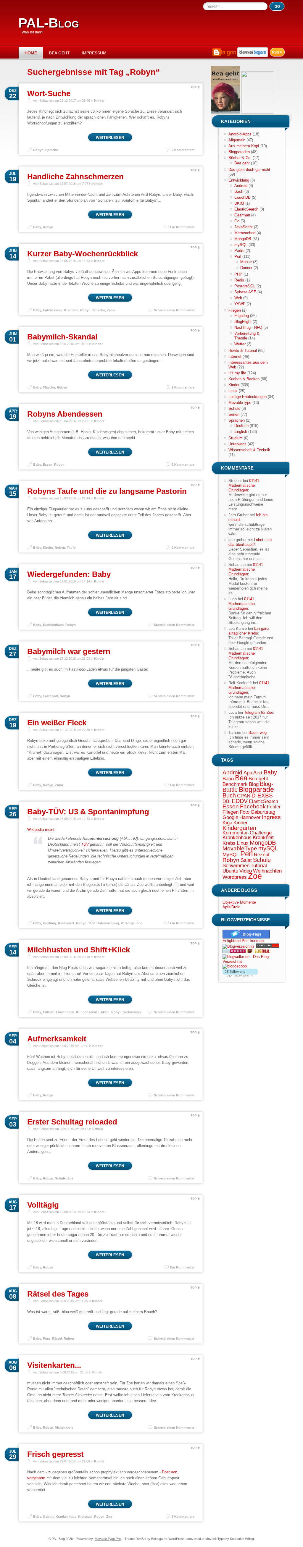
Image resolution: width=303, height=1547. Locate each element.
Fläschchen (65, 1012)
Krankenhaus (53, 625)
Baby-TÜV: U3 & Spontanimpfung (88, 811)
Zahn (111, 310)
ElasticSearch (246, 209)
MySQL (231, 854)
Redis (239, 280)
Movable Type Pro (108, 1538)
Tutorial (259, 865)
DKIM (239, 203)
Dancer (246, 268)
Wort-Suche (48, 93)
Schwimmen (236, 865)
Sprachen (236, 420)
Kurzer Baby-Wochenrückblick (82, 253)
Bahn (228, 778)
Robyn (38, 150)
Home (31, 53)
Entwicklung (52, 310)
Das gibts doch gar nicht (249, 169)
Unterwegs (237, 444)
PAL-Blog (48, 22)
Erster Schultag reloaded (72, 1121)
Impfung (49, 923)
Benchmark (235, 784)
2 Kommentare (183, 150)
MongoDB (242, 239)
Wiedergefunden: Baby (69, 574)
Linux (233, 391)
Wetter (240, 344)
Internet (234, 356)
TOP (194, 87)
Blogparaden (239, 152)
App (248, 773)
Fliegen (234, 310)
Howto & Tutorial (242, 350)
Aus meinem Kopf (243, 146)
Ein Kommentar (182, 227)
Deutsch (241, 425)
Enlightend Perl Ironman (243, 940)
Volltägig (43, 1204)
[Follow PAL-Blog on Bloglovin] (252, 56)
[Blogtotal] (259, 952)
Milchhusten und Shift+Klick (78, 949)
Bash (238, 191)
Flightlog (241, 315)
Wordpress (235, 877)
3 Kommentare (183, 1516)
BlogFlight (243, 321)
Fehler (274, 806)
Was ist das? (32, 32)
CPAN (243, 796)
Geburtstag (263, 812)
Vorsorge (128, 923)
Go (236, 221)
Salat (246, 860)
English (240, 431)
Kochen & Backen (244, 379)
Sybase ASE (245, 292)
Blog (254, 784)
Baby (37, 227)
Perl (237, 256)
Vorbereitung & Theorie (247, 335)
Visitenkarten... (54, 1365)
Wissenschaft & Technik (249, 450)
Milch (105, 1012)
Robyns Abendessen (64, 414)
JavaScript (243, 227)
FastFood (50, 696)
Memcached (244, 233)
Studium (235, 438)
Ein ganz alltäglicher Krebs (248, 630)
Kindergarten (239, 828)
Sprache (51, 150)
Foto (46, 1338)
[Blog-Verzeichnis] (234, 952)
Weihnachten (267, 871)
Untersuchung (107, 923)
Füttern (48, 1012)
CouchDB (242, 197)
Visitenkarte (64, 1427)
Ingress (271, 817)
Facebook (253, 806)
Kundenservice (87, 1012)
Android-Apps (240, 134)
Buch (229, 795)
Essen (47, 464)
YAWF (239, 304)
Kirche (48, 547)
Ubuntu (230, 871)
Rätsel (57, 1338)
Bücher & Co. (240, 158)
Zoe (139, 923)
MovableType (239, 402)
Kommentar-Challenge (247, 833)
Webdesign (132, 1012)
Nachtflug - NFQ (248, 327)
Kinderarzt (66, 923)
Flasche (49, 387)
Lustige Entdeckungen (247, 396)
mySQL (240, 244)
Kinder (99, 100)
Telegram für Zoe (258, 712)
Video (245, 871)
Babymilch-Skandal (62, 336)
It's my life (237, 373)
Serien (233, 414)
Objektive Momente (239, 902)
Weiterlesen (110, 137)
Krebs (229, 843)
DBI (227, 801)
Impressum (94, 53)
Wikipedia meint (40, 829)
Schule (97, 1129)
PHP (238, 274)
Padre (239, 250)
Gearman (242, 215)
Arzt (257, 773)
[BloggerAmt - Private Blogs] (238, 946)
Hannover (250, 817)
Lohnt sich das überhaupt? (250, 542)
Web (238, 298)
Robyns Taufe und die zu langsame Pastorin (107, 491)
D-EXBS (262, 795)
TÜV (85, 844)
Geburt (48, 1516)
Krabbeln (71, 310)
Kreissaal (85, 1516)
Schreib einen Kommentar (174, 310)
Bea (241, 778)
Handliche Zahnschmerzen (75, 176)
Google (230, 817)
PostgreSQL (244, 286)
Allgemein (236, 140)
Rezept (262, 854)
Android (240, 185)
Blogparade (256, 789)
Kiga (227, 823)
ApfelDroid (231, 907)
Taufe (71, 547)
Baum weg (258, 732)
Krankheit (263, 837)
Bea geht (59, 53)
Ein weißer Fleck (56, 722)
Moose (246, 262)
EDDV (240, 801)
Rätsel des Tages (57, 1293)
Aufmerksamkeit (56, 1038)
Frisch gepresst (55, 1454)
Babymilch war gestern (68, 651)
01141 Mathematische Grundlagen (243, 485)
